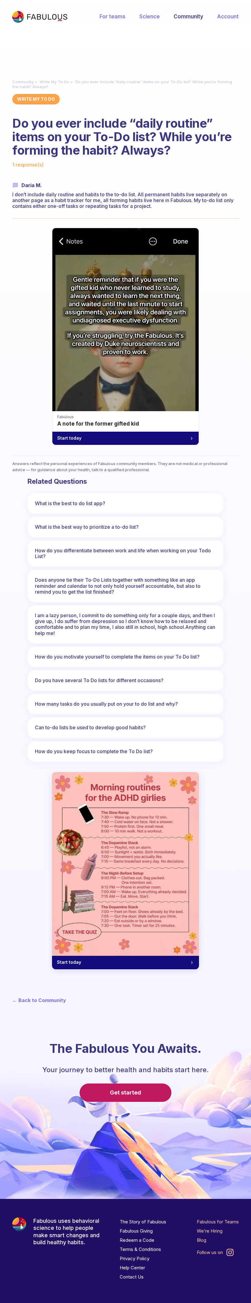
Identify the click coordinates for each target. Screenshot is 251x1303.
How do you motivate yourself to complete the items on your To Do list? (117, 657)
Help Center (132, 1268)
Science (149, 16)
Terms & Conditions (140, 1249)
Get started (125, 1092)
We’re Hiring (210, 1231)
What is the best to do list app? (70, 503)
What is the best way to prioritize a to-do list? (87, 527)
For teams (112, 16)
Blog (201, 1240)
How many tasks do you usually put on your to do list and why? (106, 704)
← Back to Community (39, 1000)
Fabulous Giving (136, 1231)
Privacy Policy (134, 1258)
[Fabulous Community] (39, 17)
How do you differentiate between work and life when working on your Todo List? (123, 553)
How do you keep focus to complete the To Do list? (94, 751)
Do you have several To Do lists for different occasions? (99, 680)
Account (228, 16)
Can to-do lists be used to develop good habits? (90, 727)
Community (188, 16)
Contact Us (132, 1277)
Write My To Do (54, 81)
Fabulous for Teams (218, 1222)
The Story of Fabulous (143, 1222)
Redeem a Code (137, 1240)
